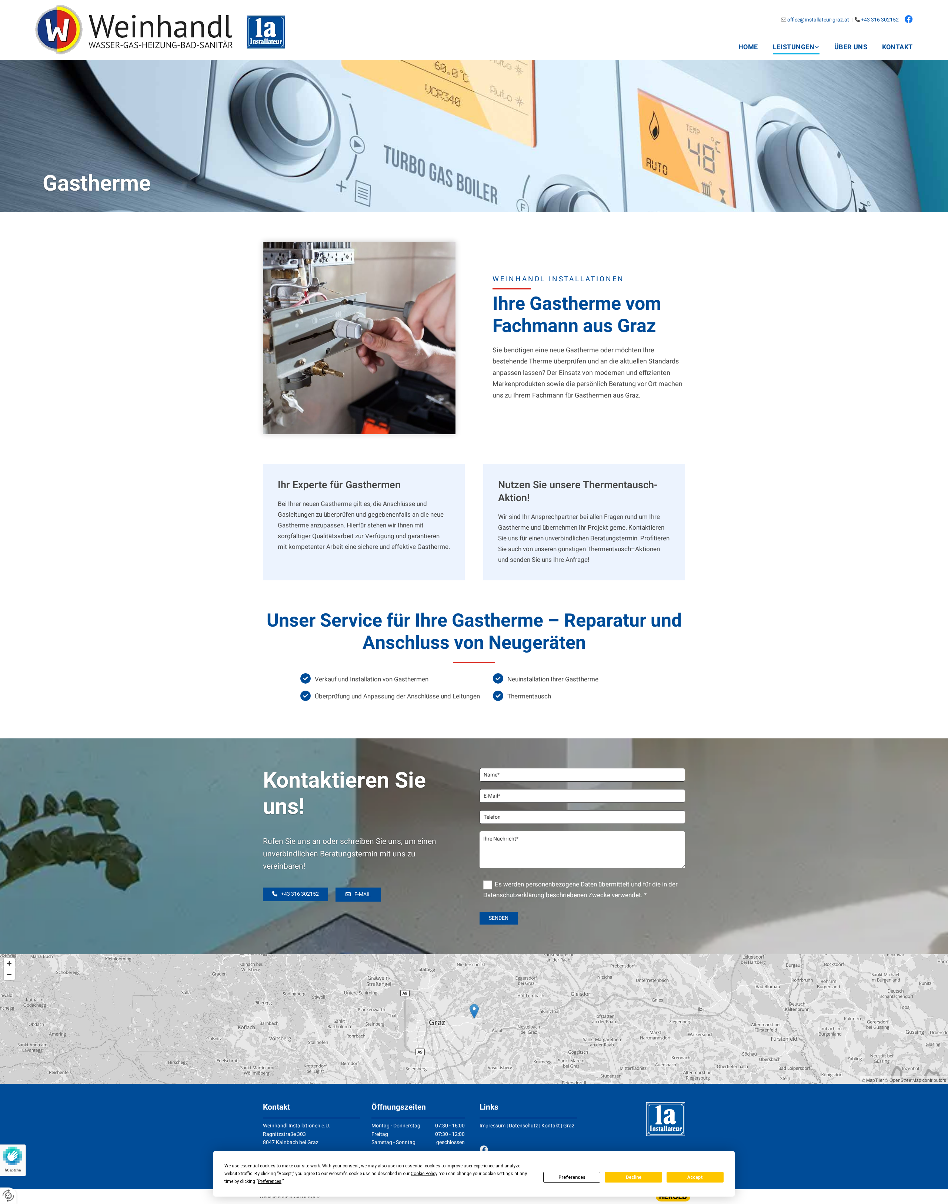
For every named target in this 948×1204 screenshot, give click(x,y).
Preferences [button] (269, 1181)
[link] (789, 46)
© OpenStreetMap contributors (915, 1080)
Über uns (850, 47)
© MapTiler (873, 1080)
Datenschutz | (525, 1126)
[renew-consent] (8, 1195)
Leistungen (793, 47)
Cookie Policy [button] (424, 1173)
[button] (295, 894)
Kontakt (897, 47)
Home (748, 47)
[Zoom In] (9, 963)
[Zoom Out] (9, 974)
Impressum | (494, 1126)
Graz (568, 1126)
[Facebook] (528, 1149)
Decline (633, 1177)
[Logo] (177, 30)
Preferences (571, 1177)
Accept (695, 1177)
